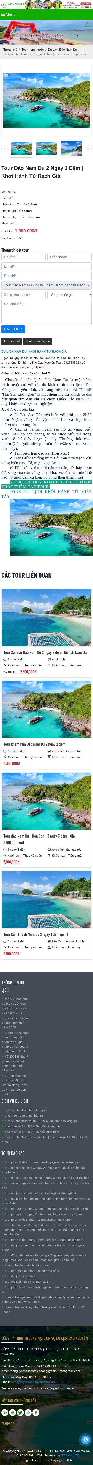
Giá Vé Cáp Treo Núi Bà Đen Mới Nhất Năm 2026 (16, 1022)
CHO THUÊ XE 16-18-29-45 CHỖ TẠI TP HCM (32, 1132)
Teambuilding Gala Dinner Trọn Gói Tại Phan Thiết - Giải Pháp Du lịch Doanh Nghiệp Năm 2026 (15, 1042)
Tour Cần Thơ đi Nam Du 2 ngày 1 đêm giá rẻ (35, 934)
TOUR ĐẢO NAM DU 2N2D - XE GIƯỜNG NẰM (32, 1270)
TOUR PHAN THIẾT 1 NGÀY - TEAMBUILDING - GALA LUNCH (38, 1219)
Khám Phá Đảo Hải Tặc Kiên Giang (27, 1265)
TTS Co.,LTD (70, 1455)
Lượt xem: (8, 238)
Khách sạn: (9, 210)
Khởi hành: (8, 223)
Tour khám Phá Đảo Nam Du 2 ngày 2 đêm (34, 743)
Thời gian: (8, 204)
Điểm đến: (8, 198)
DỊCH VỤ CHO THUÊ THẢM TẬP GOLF (25, 1110)
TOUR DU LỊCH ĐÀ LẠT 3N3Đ (20, 1276)
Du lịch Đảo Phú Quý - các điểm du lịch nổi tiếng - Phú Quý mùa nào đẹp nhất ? (14, 1085)
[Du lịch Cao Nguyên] (35, 1412)
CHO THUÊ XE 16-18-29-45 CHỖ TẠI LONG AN (32, 1126)
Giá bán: (7, 231)
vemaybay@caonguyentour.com (33, 1382)
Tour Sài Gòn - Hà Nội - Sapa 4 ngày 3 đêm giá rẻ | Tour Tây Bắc (47, 1177)
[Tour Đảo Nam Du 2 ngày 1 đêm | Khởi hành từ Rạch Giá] (21, 148)
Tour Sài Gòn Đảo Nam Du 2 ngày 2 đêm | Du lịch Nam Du (45, 652)
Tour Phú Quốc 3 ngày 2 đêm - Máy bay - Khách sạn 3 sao (44, 1214)
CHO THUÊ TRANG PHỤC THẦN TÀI (24, 1115)
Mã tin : (6, 191)
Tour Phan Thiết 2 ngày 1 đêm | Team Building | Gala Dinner (44, 1239)
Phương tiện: (10, 217)
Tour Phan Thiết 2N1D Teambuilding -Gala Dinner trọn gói (42, 1162)
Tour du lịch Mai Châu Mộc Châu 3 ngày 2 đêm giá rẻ (40, 1193)
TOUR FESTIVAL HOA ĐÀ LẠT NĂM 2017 (27, 1281)
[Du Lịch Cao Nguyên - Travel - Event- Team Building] (12, 1412)
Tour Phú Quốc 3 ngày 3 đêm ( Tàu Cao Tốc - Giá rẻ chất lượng (46, 1208)
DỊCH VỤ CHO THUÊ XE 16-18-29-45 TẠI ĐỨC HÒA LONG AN (41, 1121)
